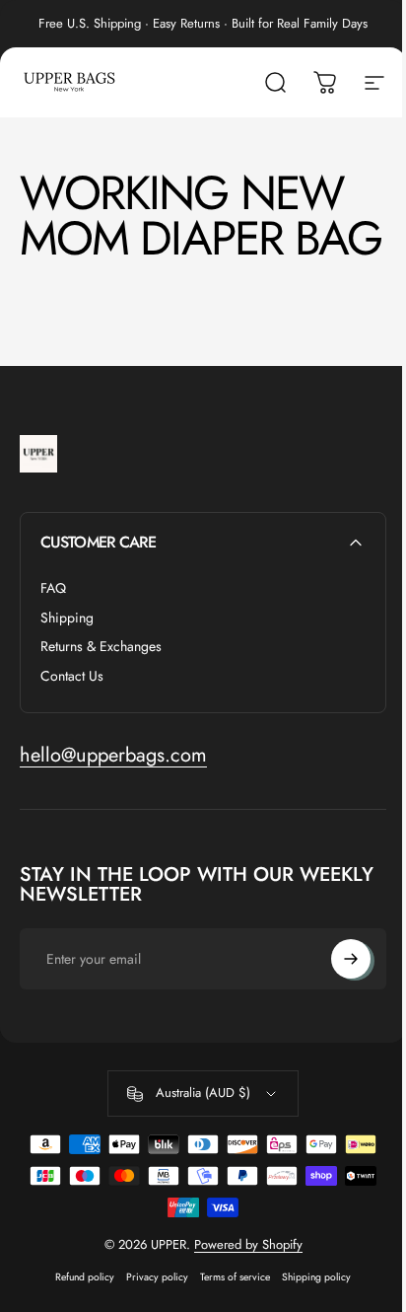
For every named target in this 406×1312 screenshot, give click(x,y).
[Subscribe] (351, 959)
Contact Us (71, 677)
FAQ (53, 589)
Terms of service (235, 1277)
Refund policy (84, 1277)
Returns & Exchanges (101, 647)
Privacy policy (157, 1277)
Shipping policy (316, 1277)
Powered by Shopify (248, 1244)
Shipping (67, 618)
